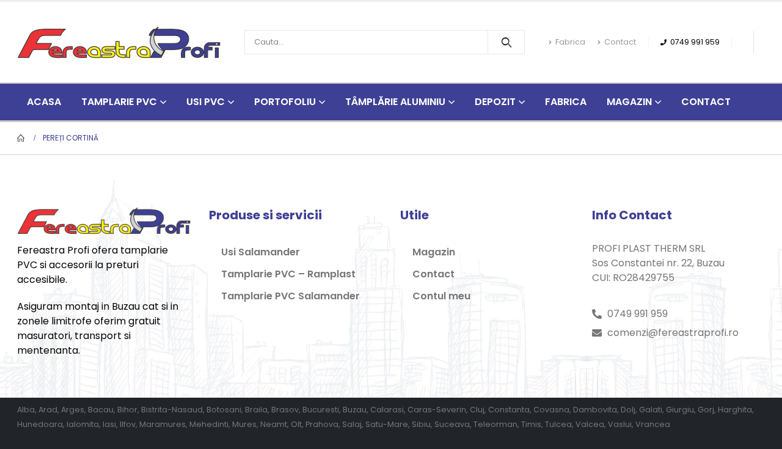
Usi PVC (205, 102)
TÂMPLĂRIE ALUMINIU (395, 102)
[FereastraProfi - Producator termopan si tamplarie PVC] (119, 42)
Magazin (629, 102)
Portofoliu (285, 102)
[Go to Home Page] (21, 138)
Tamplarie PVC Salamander (290, 296)
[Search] (506, 42)
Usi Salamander (260, 252)
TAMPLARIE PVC (119, 102)
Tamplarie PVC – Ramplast (288, 274)
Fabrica (570, 42)
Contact (620, 42)
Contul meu (441, 296)
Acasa (44, 102)
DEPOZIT (495, 102)
